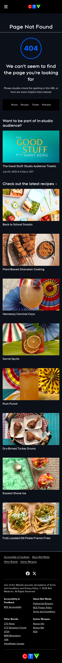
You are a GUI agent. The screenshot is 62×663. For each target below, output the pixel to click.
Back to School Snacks (18, 224)
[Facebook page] (28, 573)
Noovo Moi (38, 627)
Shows (14, 104)
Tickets (35, 104)
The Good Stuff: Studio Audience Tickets (29, 166)
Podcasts (46, 104)
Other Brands (11, 561)
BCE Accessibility (12, 607)
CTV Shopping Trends (15, 627)
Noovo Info (38, 623)
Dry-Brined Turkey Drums (19, 448)
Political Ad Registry (43, 603)
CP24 (6, 631)
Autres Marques (29, 561)
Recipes (25, 104)
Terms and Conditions (44, 611)
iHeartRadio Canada (14, 643)
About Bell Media (40, 557)
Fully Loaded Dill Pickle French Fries (26, 538)
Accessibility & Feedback (16, 557)
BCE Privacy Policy (42, 607)
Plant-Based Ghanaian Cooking (23, 269)
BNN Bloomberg (12, 635)
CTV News (9, 623)
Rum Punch (10, 403)
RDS (35, 631)
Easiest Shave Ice (14, 493)
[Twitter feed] (34, 573)
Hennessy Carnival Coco (19, 314)
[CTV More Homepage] (34, 7)
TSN (6, 639)
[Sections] (6, 6)
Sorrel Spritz (11, 358)
